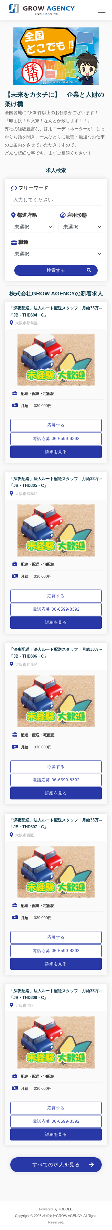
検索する (56, 270)
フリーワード (33, 188)
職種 (23, 242)
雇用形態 (77, 215)
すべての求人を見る (56, 1164)
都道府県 (27, 215)
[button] (101, 8)
